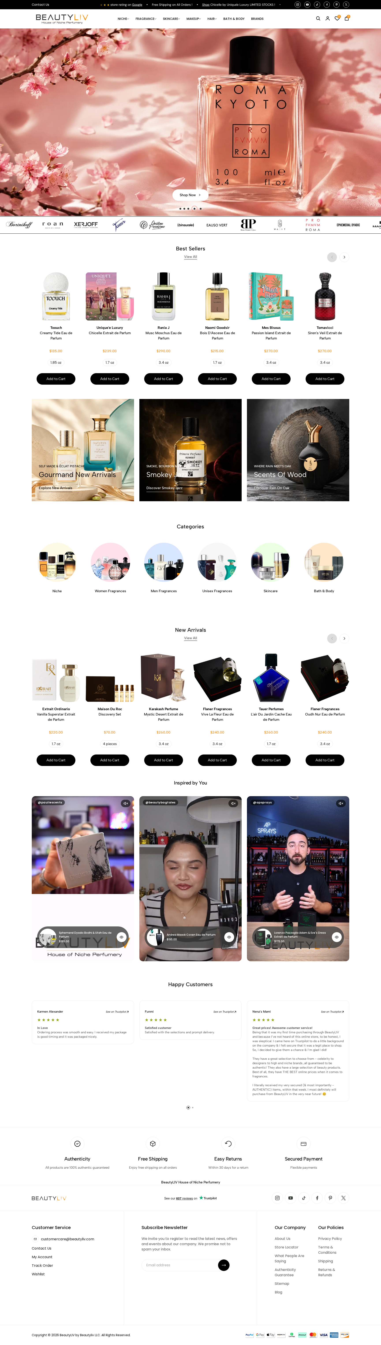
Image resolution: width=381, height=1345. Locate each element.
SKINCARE (170, 19)
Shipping (325, 1261)
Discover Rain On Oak (271, 488)
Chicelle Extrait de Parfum (110, 330)
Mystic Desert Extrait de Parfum (163, 714)
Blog (278, 1292)
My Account (42, 1256)
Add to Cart (56, 379)
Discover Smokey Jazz (164, 488)
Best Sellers (190, 252)
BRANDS (257, 19)
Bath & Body (324, 591)
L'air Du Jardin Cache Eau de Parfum (271, 714)
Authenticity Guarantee (285, 1272)
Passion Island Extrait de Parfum (271, 333)
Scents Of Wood (280, 474)
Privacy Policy (330, 1238)
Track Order (42, 1265)
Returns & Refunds (326, 1272)
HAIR (211, 19)
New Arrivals (190, 633)
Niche (57, 591)
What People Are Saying (289, 1258)
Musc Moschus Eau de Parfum (164, 333)
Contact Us (40, 4)
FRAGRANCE (145, 19)
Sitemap (282, 1283)
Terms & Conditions (327, 1250)
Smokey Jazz (167, 474)
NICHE (122, 19)
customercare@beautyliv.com (67, 1239)
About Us (282, 1238)
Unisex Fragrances (217, 591)
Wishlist (38, 1274)
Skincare (271, 591)
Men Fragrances (164, 591)
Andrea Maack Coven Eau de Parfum (191, 935)
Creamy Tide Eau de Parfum (56, 333)
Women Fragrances (110, 591)
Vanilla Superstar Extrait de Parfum (56, 714)
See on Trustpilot (116, 1011)
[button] (182, 209)
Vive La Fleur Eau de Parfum (217, 714)
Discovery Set (110, 711)
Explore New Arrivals (55, 488)
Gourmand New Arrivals (77, 474)
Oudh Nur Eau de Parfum (325, 711)
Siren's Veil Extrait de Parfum (325, 333)
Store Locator (287, 1247)
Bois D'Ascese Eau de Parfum (217, 333)
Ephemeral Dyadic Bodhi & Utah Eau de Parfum (85, 935)
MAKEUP (193, 19)
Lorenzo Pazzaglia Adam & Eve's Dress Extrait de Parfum (300, 935)
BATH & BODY (234, 19)
